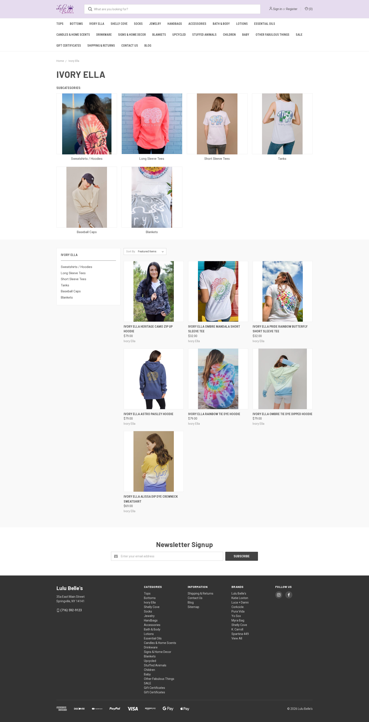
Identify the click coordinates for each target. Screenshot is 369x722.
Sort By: (131, 251)
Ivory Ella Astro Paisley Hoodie (148, 414)
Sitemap (193, 607)
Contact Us (129, 45)
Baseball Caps (71, 291)
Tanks (65, 285)
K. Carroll (237, 629)
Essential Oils (264, 23)
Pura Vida (238, 611)
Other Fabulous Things (272, 34)
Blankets (159, 34)
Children (229, 34)
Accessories (197, 23)
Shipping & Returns (101, 45)
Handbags (174, 23)
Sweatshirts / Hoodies (76, 267)
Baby (245, 34)
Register (291, 9)
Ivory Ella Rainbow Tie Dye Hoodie (214, 414)
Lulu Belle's (238, 593)
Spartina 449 (240, 634)
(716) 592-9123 (71, 610)
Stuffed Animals (204, 34)
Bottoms (76, 23)
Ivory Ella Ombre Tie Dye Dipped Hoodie (282, 414)
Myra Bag (237, 620)
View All (236, 638)
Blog (147, 45)
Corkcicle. (237, 607)
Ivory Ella (96, 23)
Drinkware (104, 34)
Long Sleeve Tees (73, 273)
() (310, 9)
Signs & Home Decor (132, 34)
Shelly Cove (119, 23)
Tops (59, 23)
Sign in (277, 9)
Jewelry (155, 23)
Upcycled (179, 34)
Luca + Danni (240, 602)
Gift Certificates (68, 45)
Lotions (242, 23)
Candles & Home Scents (73, 34)
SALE (299, 34)
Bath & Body (221, 23)
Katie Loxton (239, 598)
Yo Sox (236, 616)
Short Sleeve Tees (73, 279)
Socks (138, 23)
